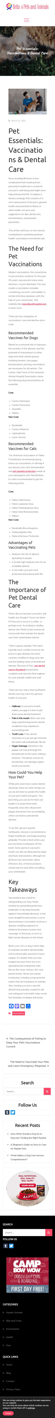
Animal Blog (18, 1013)
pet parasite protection (24, 471)
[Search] (47, 1091)
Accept (8, 1413)
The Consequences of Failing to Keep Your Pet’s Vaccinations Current (26, 1042)
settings (31, 1408)
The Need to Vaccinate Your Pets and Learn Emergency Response (28, 1063)
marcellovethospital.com (34, 303)
